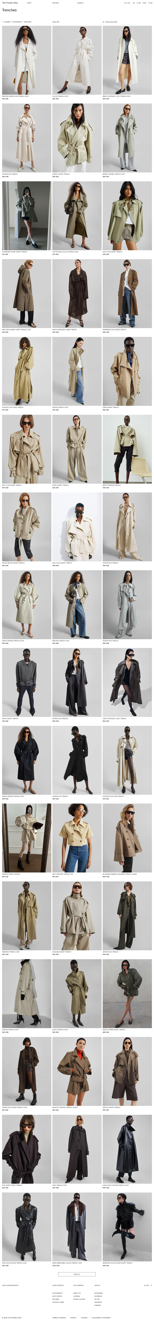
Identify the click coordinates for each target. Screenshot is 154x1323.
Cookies (84, 1317)
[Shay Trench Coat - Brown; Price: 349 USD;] (77, 1152)
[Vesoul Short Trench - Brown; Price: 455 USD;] (127, 1074)
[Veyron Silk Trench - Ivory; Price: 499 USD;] (26, 140)
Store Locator (79, 1299)
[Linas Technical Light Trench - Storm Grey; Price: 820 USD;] (127, 685)
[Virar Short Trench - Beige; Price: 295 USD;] (127, 374)
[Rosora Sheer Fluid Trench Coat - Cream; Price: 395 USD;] (26, 63)
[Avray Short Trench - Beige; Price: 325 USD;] (77, 452)
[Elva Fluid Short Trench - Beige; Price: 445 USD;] (26, 452)
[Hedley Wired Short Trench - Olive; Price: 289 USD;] (127, 996)
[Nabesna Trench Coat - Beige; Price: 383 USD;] (26, 918)
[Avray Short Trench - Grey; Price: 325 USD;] (26, 685)
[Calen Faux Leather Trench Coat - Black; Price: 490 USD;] (127, 1152)
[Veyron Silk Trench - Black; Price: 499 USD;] (77, 763)
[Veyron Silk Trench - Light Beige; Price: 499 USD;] (127, 529)
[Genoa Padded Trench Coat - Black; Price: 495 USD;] (26, 763)
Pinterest (98, 1302)
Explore (55, 3)
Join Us (97, 1285)
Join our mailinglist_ (10, 1285)
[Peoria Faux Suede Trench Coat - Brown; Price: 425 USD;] (26, 1074)
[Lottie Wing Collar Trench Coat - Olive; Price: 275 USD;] (77, 218)
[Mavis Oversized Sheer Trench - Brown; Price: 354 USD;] (77, 296)
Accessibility (57, 1293)
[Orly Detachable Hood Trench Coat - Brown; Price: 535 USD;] (26, 296)
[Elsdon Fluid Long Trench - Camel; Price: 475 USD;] (26, 374)
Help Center (57, 1296)
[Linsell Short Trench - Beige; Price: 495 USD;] (77, 140)
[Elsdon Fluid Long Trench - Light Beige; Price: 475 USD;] (127, 763)
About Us (77, 1293)
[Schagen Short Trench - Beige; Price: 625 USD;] (77, 918)
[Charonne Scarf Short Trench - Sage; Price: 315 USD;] (26, 218)
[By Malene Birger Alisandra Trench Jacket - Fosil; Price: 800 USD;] (127, 841)
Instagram (98, 1293)
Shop (29, 3)
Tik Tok (97, 1299)
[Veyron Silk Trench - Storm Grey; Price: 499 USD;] (77, 685)
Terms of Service (59, 1318)
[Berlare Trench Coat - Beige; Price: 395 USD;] (77, 607)
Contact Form (58, 1302)
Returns (55, 1299)
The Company (78, 1285)
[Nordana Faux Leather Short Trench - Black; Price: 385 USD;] (127, 1229)
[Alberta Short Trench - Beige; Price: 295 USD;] (26, 841)
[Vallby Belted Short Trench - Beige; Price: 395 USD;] (26, 529)
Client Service (58, 1285)
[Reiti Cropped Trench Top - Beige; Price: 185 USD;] (77, 841)
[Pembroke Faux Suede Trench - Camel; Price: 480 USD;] (127, 296)
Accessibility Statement (101, 1318)
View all (77, 1274)
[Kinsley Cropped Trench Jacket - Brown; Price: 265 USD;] (77, 1074)
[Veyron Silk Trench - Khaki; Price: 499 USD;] (127, 918)
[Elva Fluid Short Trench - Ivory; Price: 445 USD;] (77, 529)
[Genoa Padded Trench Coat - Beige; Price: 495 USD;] (26, 607)
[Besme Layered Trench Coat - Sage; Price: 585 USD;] (127, 140)
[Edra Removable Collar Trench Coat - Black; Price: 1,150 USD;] (77, 1229)
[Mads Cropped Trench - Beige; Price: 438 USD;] (127, 452)
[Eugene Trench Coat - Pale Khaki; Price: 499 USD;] (26, 996)
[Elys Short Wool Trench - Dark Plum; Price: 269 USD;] (26, 1152)
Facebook (98, 1296)
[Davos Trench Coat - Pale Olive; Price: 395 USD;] (77, 996)
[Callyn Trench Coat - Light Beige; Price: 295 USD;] (77, 63)
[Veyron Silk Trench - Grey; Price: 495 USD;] (127, 607)
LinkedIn (97, 1305)
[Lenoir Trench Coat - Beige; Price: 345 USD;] (77, 374)
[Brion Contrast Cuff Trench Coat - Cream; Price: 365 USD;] (127, 63)
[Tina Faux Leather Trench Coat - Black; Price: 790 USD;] (26, 1229)
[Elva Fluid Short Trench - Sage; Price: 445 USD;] (127, 218)
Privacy (73, 1318)
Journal (76, 1296)
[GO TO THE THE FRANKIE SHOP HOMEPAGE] (10, 3)
